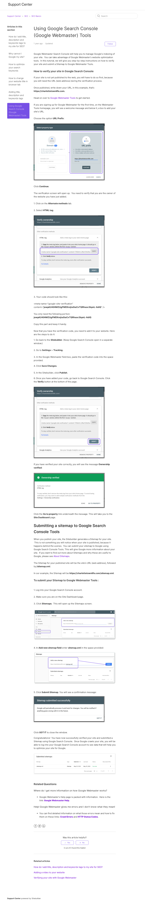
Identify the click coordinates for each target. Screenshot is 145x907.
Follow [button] (110, 44)
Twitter (39, 826)
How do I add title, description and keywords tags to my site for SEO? (17, 41)
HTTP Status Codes (88, 816)
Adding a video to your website (49, 872)
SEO (26, 16)
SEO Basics (36, 16)
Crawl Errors (66, 816)
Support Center (14, 16)
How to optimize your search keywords (17, 67)
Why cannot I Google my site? (16, 55)
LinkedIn (43, 826)
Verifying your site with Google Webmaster (55, 877)
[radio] (67, 843)
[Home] (20, 6)
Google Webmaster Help (56, 800)
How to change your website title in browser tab (18, 81)
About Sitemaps (61, 556)
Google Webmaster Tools (62, 98)
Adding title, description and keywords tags (16, 95)
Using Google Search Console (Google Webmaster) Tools (17, 111)
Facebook (35, 826)
